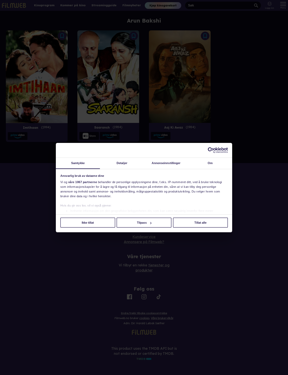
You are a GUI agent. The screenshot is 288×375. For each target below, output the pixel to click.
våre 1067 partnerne (82, 182)
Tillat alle (200, 222)
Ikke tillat (88, 222)
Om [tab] (210, 163)
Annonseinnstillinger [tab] (166, 163)
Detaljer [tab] (122, 163)
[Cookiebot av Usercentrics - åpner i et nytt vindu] (211, 150)
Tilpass (142, 222)
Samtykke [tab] (78, 163)
